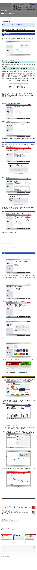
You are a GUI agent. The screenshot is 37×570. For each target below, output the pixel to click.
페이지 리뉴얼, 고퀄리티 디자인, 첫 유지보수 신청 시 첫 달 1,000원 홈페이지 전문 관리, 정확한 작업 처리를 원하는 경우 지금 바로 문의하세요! (16, 507)
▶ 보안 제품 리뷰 (3, 519)
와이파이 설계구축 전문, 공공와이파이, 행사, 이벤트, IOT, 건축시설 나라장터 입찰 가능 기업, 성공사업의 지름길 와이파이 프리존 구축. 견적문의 (16, 513)
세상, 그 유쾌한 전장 (4, 546)
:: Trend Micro (6, 519)
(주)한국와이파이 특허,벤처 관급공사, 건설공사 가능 (10, 511)
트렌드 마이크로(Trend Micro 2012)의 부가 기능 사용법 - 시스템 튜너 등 (9, 520)
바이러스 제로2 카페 (2, 555)
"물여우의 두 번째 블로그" (3, 556)
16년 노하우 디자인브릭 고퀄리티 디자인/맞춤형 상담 (10, 506)
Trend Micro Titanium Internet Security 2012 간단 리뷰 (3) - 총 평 (8, 521)
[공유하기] (3, 517)
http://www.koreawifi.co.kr (5, 510)
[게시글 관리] (4, 517)
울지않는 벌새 (2, 557)
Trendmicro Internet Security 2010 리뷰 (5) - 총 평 (7, 523)
